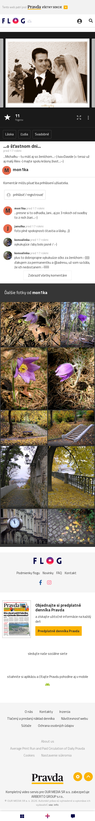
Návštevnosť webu (74, 718)
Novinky (48, 572)
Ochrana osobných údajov (56, 725)
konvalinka (22, 240)
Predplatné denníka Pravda (58, 631)
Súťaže (26, 725)
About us (47, 741)
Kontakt (70, 572)
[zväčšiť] (79, 117)
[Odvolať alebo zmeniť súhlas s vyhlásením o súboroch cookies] (77, 776)
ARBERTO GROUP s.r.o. (47, 796)
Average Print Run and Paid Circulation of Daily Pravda (47, 748)
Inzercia (64, 711)
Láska (9, 134)
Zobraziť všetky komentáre (47, 275)
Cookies (29, 755)
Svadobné (42, 134)
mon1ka (20, 208)
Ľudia (24, 134)
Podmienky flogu (28, 572)
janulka (19, 226)
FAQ (59, 572)
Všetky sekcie (52, 7)
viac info (54, 805)
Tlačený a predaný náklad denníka (31, 718)
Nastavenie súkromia (56, 755)
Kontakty (46, 711)
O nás (29, 711)
